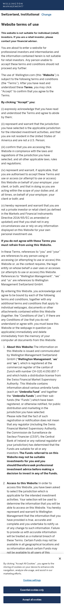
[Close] (60, 558)
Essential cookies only (32, 590)
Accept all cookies (32, 599)
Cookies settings (32, 580)
